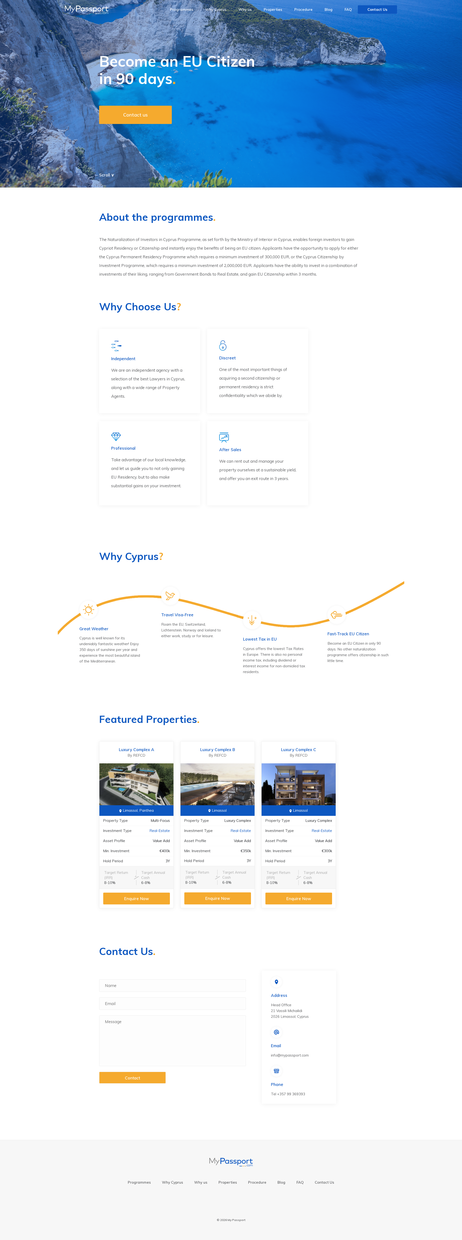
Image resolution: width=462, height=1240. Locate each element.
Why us (245, 9)
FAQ (348, 9)
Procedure (303, 9)
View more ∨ (347, 743)
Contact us (135, 115)
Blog (329, 9)
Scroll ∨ (106, 174)
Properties (273, 9)
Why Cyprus (215, 9)
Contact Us (377, 9)
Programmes (181, 9)
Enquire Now (136, 898)
